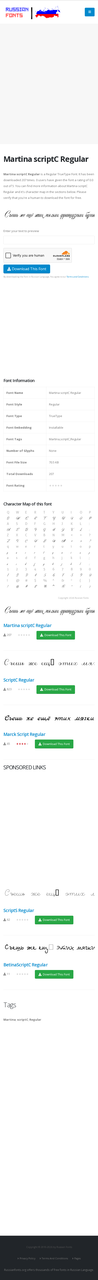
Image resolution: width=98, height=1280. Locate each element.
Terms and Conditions (78, 276)
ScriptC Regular (18, 680)
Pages (77, 1258)
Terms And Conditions (55, 1258)
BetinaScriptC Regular (25, 965)
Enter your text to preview (21, 231)
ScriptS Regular (18, 910)
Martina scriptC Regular (27, 625)
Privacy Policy (27, 1258)
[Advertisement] (49, 84)
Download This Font (28, 268)
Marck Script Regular (24, 734)
